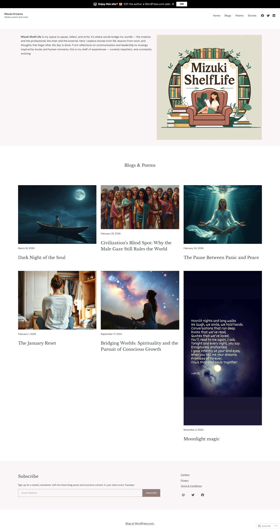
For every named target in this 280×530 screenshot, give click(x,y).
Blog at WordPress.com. (140, 523)
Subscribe (151, 492)
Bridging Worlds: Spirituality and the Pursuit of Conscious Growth (139, 346)
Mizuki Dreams (13, 14)
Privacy (185, 480)
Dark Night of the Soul (41, 257)
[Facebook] (262, 15)
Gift (182, 4)
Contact (185, 474)
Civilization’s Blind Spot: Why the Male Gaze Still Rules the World (136, 246)
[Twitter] (268, 15)
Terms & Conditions (191, 485)
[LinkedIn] (274, 15)
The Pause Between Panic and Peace (221, 257)
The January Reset (37, 343)
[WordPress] (183, 495)
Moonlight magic (202, 438)
